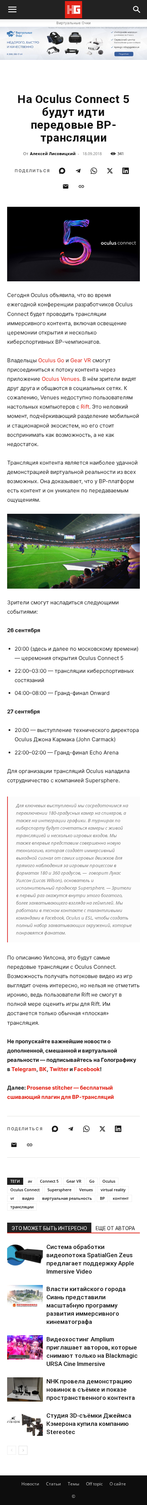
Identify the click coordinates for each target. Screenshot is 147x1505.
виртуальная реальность (67, 1198)
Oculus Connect (25, 1189)
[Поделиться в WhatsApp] (94, 171)
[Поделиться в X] (110, 171)
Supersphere (59, 1189)
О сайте (118, 1484)
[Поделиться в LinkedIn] (125, 171)
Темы (73, 1484)
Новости (30, 1484)
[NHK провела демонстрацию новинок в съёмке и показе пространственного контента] (25, 1389)
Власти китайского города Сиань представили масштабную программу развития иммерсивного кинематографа (86, 1305)
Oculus (108, 1181)
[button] (137, 9)
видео (28, 1198)
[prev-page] (11, 1450)
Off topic (94, 1484)
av (30, 1181)
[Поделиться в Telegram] (78, 171)
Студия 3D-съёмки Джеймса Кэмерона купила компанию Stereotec (88, 1423)
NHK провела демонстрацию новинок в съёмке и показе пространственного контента (90, 1389)
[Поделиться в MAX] (62, 171)
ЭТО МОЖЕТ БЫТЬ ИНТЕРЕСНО (49, 1228)
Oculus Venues (61, 378)
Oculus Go (51, 360)
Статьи (53, 1484)
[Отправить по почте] (65, 186)
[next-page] (23, 1450)
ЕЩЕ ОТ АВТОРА (115, 1228)
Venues (86, 1189)
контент (121, 1198)
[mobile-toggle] (12, 9)
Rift (85, 406)
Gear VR (80, 360)
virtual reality (113, 1189)
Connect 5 (49, 1181)
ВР (102, 1198)
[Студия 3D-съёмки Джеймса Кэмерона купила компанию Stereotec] (25, 1424)
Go (92, 1181)
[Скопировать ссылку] (81, 186)
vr (12, 1198)
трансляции (22, 1206)
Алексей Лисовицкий (53, 153)
